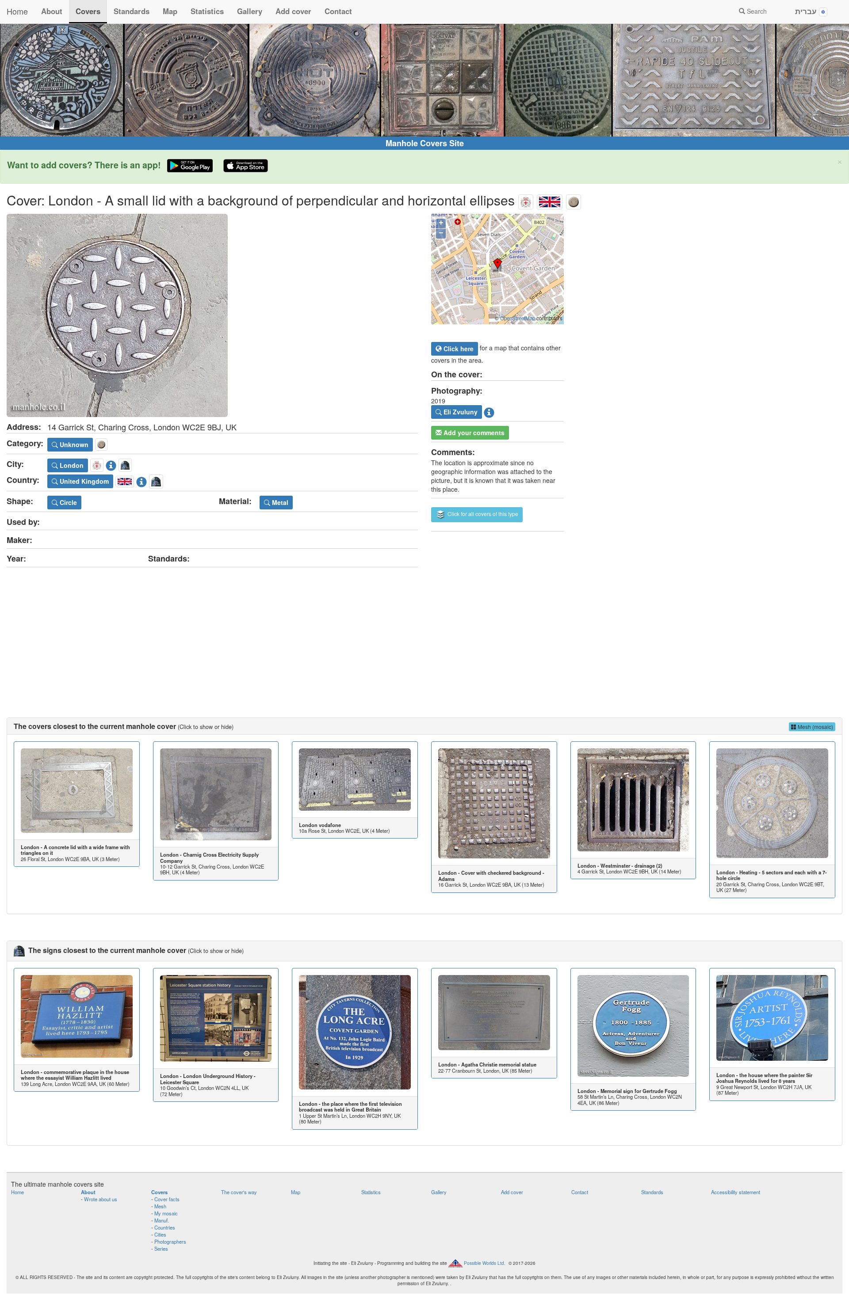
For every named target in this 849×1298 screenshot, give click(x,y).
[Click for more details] (77, 790)
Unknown (73, 444)
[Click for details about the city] (111, 464)
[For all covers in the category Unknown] (573, 199)
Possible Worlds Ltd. (484, 1263)
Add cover (293, 11)
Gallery (249, 11)
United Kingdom (83, 481)
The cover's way (239, 1192)
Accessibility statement (735, 1192)
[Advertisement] (424, 633)
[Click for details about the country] (141, 480)
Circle (67, 502)
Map (170, 11)
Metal (279, 502)
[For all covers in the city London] (525, 199)
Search (756, 11)
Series (161, 1248)
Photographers (170, 1241)
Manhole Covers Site (425, 143)
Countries (164, 1227)
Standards (131, 11)
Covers (88, 11)
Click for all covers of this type (482, 513)
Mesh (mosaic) (814, 726)
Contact (338, 11)
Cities (160, 1234)
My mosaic (166, 1213)
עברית (807, 11)
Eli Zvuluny (460, 411)
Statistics (207, 11)
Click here (458, 348)
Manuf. (161, 1220)
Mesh (160, 1206)
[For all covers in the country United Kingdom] (549, 199)
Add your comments (473, 432)
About (51, 11)
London (71, 465)
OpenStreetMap (517, 318)
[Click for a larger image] (212, 315)
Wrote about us (100, 1199)
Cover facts (167, 1199)
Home (17, 11)
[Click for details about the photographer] (489, 411)
